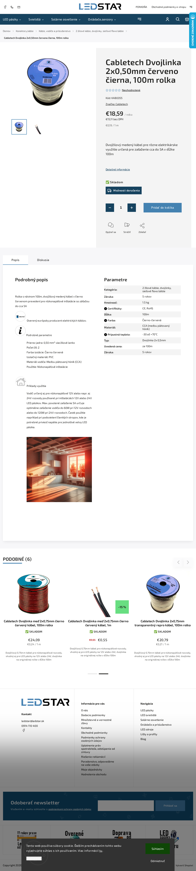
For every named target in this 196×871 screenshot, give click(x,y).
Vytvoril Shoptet (184, 865)
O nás (84, 710)
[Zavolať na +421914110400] (12, 7)
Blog (143, 739)
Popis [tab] (15, 260)
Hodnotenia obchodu (93, 774)
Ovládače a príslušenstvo (156, 724)
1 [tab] (92, 673)
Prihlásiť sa (170, 805)
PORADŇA (141, 6)
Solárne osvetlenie (152, 719)
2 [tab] (103, 673)
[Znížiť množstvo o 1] (110, 207)
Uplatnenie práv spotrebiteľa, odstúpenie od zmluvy (98, 749)
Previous (179, 562)
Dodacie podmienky (93, 715)
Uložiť (115, 237)
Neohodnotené (131, 90)
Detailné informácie (118, 169)
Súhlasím (158, 848)
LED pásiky (147, 710)
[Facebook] (5, 7)
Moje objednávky (91, 769)
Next (188, 562)
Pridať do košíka (162, 207)
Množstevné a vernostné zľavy (96, 721)
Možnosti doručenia (126, 190)
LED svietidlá (148, 715)
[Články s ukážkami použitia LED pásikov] (21, 385)
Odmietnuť (158, 861)
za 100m (147, 346)
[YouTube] (33, 739)
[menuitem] (14, 19)
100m (145, 314)
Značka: (117, 104)
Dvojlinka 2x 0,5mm (154, 340)
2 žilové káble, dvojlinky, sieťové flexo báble (156, 289)
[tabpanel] (34, 620)
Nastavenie (34, 858)
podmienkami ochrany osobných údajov (69, 809)
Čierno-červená (151, 320)
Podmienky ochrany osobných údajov (93, 739)
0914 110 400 (29, 725)
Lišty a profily (148, 734)
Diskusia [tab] (43, 260)
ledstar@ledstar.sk (32, 721)
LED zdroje (147, 729)
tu (100, 850)
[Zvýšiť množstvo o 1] (131, 207)
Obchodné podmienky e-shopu (169, 6)
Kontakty (86, 727)
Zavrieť (169, 241)
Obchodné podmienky (94, 732)
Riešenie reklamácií (93, 756)
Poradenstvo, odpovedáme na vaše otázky (97, 763)
